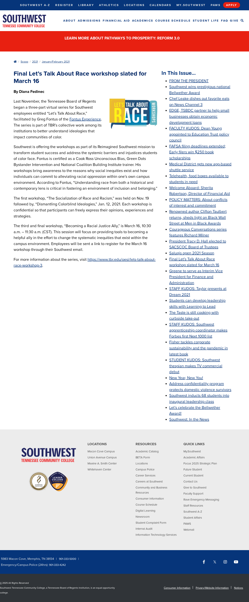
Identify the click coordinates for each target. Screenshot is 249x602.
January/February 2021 (56, 61)
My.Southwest (191, 5)
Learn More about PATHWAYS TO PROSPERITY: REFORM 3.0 (122, 38)
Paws (216, 5)
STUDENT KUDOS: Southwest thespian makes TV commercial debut (195, 366)
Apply (231, 5)
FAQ (224, 20)
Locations (134, 5)
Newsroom (143, 516)
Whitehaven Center (99, 469)
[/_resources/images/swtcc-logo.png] (27, 20)
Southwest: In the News (189, 419)
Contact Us (190, 481)
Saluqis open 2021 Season (191, 253)
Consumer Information (150, 498)
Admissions (89, 20)
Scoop (24, 61)
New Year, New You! (186, 378)
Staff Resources (193, 505)
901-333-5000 (67, 559)
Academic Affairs (194, 457)
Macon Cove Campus (101, 451)
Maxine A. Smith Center (102, 463)
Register (64, 5)
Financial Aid (116, 20)
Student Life (206, 20)
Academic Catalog (147, 451)
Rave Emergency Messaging (201, 499)
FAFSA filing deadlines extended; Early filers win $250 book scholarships (197, 152)
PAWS (187, 523)
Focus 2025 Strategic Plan (200, 463)
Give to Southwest (194, 487)
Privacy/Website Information (212, 588)
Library (86, 5)
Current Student (193, 475)
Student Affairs (192, 517)
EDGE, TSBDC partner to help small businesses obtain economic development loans (199, 116)
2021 (35, 61)
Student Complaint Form (151, 522)
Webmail (188, 529)
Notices (238, 588)
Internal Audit (144, 528)
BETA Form (143, 457)
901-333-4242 (57, 565)
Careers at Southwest (149, 481)
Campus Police (145, 469)
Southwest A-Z (35, 5)
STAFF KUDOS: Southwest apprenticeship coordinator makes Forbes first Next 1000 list (198, 330)
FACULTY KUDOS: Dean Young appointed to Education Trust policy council (199, 134)
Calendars (160, 5)
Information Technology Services (156, 535)
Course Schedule (173, 20)
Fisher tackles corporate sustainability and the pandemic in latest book (198, 348)
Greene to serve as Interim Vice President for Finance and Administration (196, 277)
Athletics (109, 5)
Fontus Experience (85, 119)
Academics (142, 20)
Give (234, 20)
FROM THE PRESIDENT (189, 81)
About (69, 20)
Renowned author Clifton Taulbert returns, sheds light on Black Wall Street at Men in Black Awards (198, 217)
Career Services (145, 475)
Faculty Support (193, 493)
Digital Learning (145, 510)
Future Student (192, 469)
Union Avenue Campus (102, 457)
